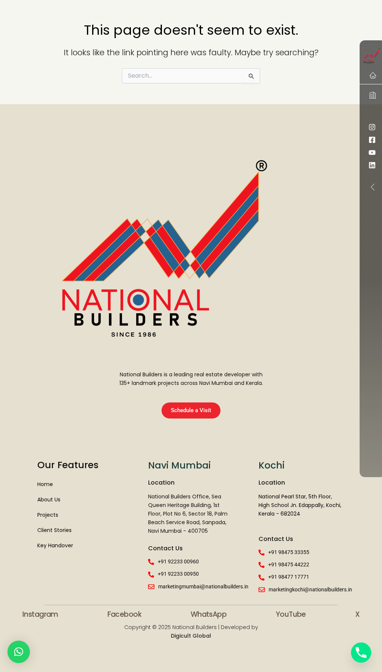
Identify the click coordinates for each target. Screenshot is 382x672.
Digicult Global (191, 636)
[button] (18, 652)
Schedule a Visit (191, 410)
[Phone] (361, 653)
